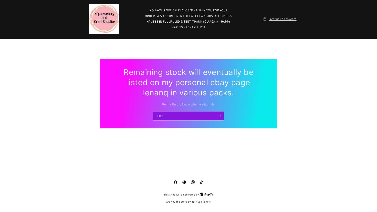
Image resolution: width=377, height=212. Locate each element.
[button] (279, 18)
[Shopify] (206, 194)
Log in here (204, 201)
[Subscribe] (219, 116)
